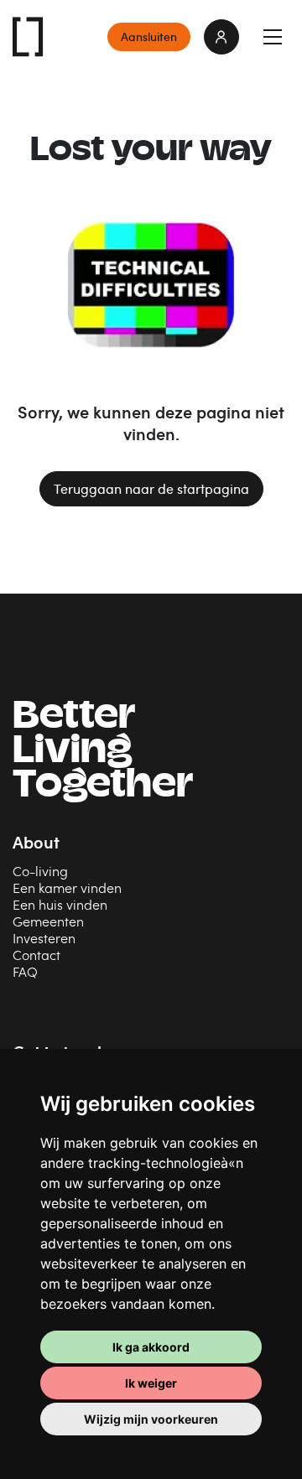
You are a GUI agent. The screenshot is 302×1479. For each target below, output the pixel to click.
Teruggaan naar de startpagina (151, 489)
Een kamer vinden (67, 887)
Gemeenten (48, 921)
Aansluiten (149, 36)
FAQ (25, 971)
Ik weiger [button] (151, 1383)
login (221, 36)
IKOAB (28, 37)
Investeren (44, 938)
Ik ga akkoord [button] (151, 1347)
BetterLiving (103, 752)
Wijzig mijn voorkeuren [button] (151, 1419)
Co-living (40, 871)
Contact (36, 954)
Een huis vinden (60, 904)
